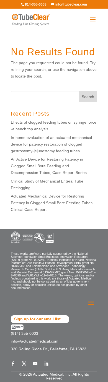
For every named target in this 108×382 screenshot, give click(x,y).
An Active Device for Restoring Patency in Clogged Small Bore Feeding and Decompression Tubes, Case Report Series (49, 166)
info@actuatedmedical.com (34, 341)
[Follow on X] (24, 363)
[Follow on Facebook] (13, 363)
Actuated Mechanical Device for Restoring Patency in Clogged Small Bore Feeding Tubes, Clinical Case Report (52, 203)
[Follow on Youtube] (35, 363)
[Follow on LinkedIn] (46, 363)
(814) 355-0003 (24, 333)
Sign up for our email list (37, 319)
